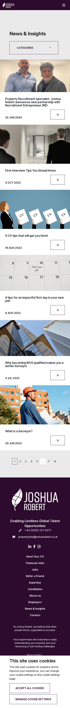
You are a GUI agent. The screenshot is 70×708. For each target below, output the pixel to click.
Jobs (35, 569)
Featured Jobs (35, 563)
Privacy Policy (34, 655)
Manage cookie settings (33, 699)
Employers (35, 602)
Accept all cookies (29, 688)
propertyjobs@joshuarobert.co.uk (38, 536)
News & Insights (35, 608)
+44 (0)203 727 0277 (37, 530)
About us (35, 595)
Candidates (35, 589)
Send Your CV (35, 556)
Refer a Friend (35, 576)
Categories (25, 47)
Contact (35, 615)
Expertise (35, 582)
